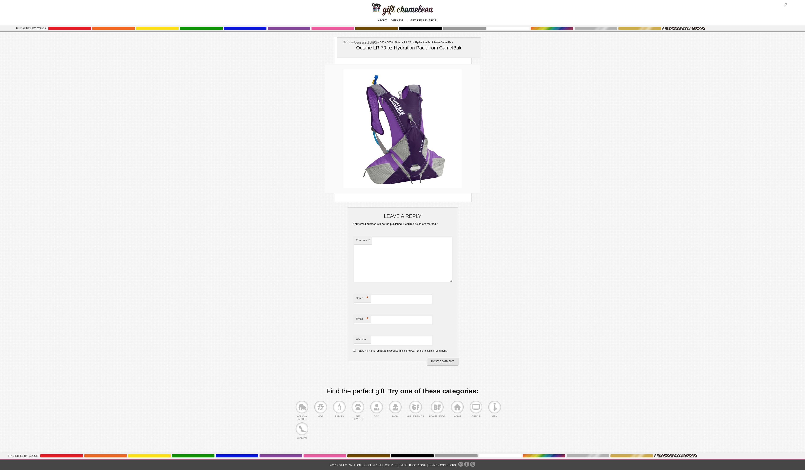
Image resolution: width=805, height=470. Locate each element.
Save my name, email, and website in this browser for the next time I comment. (402, 350)
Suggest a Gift (373, 465)
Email (362, 318)
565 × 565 (386, 42)
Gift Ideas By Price (423, 20)
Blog (412, 465)
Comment (363, 240)
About (382, 20)
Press (403, 465)
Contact (391, 465)
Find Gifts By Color (31, 28)
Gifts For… (398, 20)
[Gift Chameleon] (402, 13)
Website (361, 339)
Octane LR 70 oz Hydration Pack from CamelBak (424, 42)
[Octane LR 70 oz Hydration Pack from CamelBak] (402, 128)
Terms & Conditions (442, 465)
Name (362, 298)
